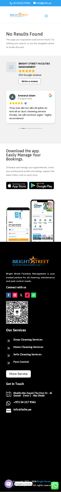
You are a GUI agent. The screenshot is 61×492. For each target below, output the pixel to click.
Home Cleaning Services (28, 347)
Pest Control (21, 361)
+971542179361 (21, 3)
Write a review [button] (30, 81)
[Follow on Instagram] (14, 295)
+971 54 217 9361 (24, 402)
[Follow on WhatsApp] (33, 295)
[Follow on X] (21, 295)
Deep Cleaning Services (28, 339)
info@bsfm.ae (22, 409)
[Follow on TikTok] (27, 295)
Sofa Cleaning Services (27, 354)
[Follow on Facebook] (8, 295)
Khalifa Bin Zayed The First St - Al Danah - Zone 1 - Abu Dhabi (32, 394)
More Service (18, 374)
